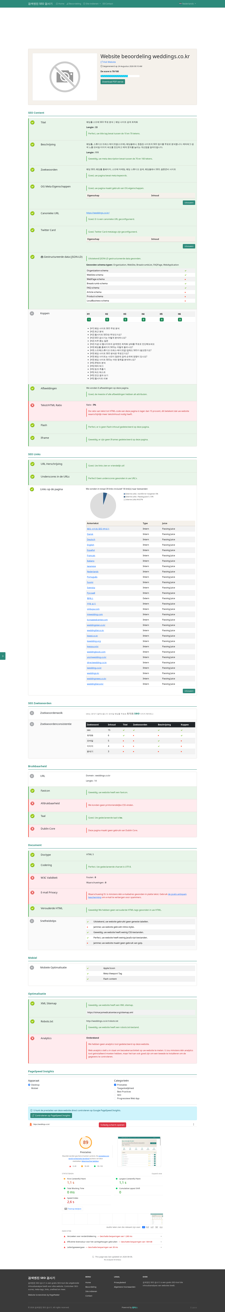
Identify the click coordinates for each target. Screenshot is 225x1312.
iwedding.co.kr (94, 667)
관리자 (194, 1308)
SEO (119, 1095)
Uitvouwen (189, 202)
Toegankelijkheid (125, 1088)
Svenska (91, 587)
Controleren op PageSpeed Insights (52, 1115)
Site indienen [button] (92, 3)
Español (91, 550)
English (90, 544)
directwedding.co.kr (97, 662)
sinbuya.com (93, 609)
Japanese (91, 566)
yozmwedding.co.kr (96, 657)
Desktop (35, 1084)
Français (91, 555)
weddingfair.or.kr (95, 683)
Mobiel (34, 1088)
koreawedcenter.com (97, 619)
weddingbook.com (96, 651)
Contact (109, 3)
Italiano (90, 560)
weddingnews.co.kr (96, 678)
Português (92, 576)
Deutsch (91, 539)
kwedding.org (94, 641)
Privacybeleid (120, 1282)
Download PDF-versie (112, 81)
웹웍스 (90, 598)
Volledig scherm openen (112, 1124)
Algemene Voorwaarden (124, 1287)
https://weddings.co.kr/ (98, 212)
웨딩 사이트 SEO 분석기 (98, 528)
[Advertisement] (112, 29)
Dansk (90, 534)
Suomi (90, 582)
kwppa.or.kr (93, 646)
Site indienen (91, 1291)
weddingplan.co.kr (96, 625)
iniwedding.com (95, 614)
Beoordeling (75, 3)
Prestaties (122, 1084)
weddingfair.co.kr (95, 630)
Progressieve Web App (128, 1098)
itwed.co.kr (92, 635)
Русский (91, 593)
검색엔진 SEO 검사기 (40, 3)
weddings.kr (93, 673)
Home (61, 3)
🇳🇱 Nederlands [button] (186, 3)
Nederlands (92, 571)
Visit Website (109, 62)
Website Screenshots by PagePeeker (44, 1295)
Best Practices (124, 1091)
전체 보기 (91, 603)
